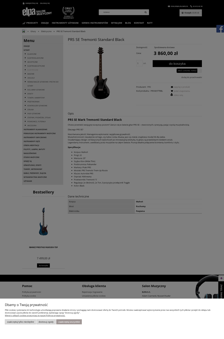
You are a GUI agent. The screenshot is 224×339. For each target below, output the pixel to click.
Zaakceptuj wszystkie (69, 322)
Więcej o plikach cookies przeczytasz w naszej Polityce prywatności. (35, 315)
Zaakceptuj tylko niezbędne (20, 322)
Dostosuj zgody (46, 322)
